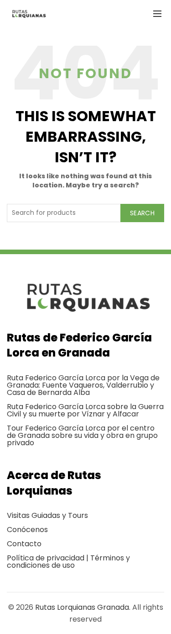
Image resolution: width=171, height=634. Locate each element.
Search (142, 213)
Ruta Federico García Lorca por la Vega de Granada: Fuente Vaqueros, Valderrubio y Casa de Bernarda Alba (83, 385)
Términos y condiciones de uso (68, 561)
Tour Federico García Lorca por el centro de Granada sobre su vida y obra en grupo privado (82, 435)
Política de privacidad (45, 558)
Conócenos (27, 529)
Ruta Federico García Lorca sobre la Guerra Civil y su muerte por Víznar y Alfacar (85, 410)
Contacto (24, 543)
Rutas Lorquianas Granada (82, 607)
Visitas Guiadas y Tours (47, 515)
